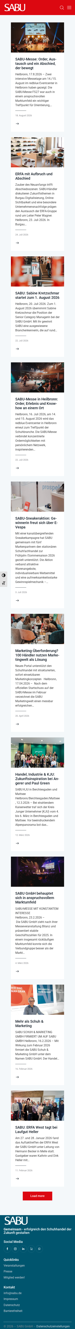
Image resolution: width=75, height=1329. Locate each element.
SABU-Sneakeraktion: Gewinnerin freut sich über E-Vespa (36, 522)
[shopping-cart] (31, 1249)
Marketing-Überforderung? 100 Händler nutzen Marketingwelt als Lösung (37, 655)
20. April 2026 (22, 715)
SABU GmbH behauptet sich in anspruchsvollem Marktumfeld (34, 897)
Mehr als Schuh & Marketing (29, 1023)
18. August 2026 (23, 115)
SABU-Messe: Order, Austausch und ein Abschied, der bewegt (35, 63)
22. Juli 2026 (21, 340)
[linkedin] (23, 1249)
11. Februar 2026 (23, 1170)
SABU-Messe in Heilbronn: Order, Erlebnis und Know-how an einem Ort (36, 403)
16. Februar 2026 (23, 1068)
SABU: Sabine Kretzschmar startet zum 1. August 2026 (37, 295)
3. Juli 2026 (21, 592)
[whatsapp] (39, 1249)
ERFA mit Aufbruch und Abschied (33, 176)
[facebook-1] (7, 1249)
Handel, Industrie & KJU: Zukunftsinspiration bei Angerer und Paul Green (37, 778)
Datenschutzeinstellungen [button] (53, 1326)
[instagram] (15, 1249)
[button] (69, 7)
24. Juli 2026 (21, 234)
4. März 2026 (21, 963)
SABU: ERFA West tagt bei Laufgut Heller (36, 1129)
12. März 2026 (22, 835)
